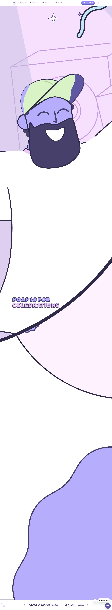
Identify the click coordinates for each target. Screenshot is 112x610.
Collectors (44, 3)
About (22, 3)
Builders (57, 3)
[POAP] (14, 3)
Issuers (32, 3)
